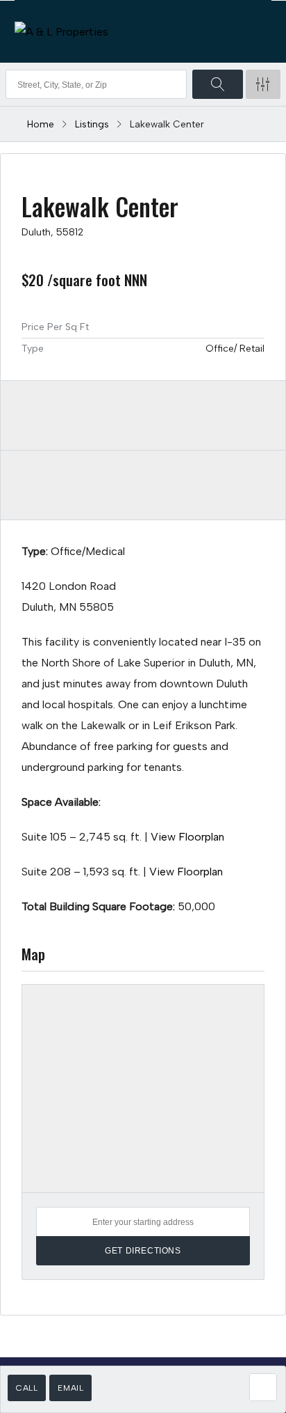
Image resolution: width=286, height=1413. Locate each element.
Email (70, 1388)
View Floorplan (187, 836)
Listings (92, 124)
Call (26, 1388)
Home (40, 124)
